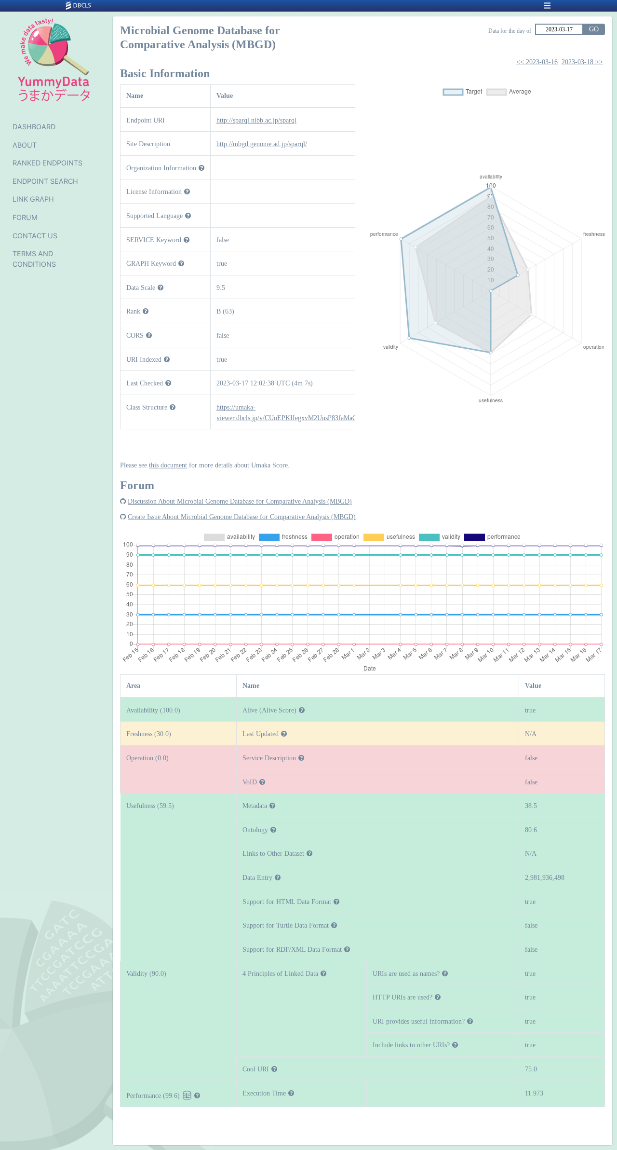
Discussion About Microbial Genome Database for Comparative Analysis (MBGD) (240, 501)
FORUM (25, 217)
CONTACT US (35, 236)
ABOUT (25, 145)
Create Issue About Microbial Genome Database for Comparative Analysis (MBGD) (242, 516)
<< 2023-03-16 (537, 62)
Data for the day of (509, 30)
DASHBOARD (34, 127)
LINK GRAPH (33, 199)
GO (594, 29)
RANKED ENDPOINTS (47, 163)
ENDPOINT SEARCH (45, 181)
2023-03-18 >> (582, 62)
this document (168, 465)
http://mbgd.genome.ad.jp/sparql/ (261, 144)
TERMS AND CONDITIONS (34, 258)
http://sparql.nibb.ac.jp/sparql (256, 120)
